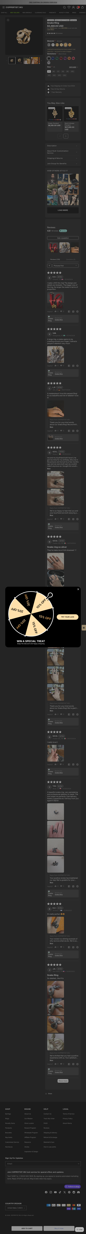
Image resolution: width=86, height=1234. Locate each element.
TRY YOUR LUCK (67, 617)
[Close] (78, 589)
